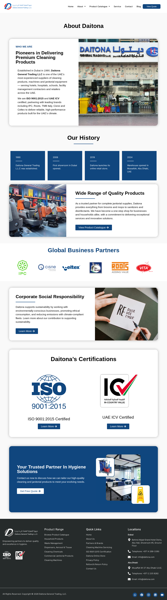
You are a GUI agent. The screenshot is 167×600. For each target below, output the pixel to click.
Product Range (54, 529)
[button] (81, 6)
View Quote (152, 6)
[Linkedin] (155, 595)
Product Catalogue (98, 6)
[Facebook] (141, 595)
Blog (139, 6)
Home (70, 6)
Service (117, 6)
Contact (129, 6)
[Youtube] (162, 595)
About (80, 6)
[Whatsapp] (135, 595)
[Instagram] (148, 595)
